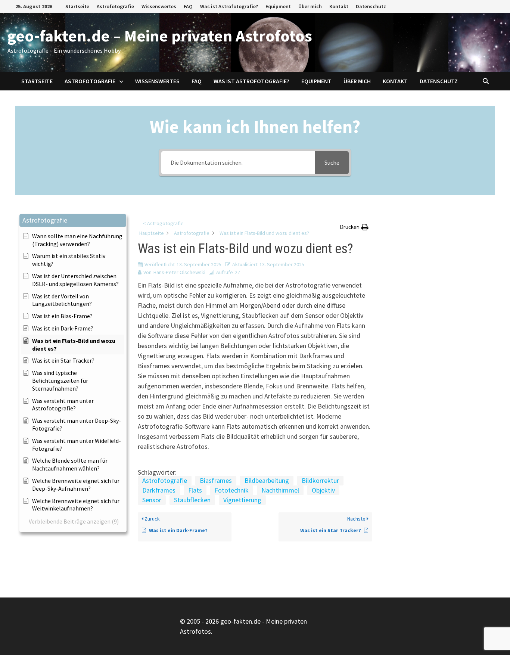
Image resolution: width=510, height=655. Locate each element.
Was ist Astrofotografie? (229, 6)
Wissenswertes (159, 6)
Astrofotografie (115, 6)
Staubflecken (192, 500)
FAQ (188, 6)
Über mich (310, 6)
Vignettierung (242, 500)
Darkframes (158, 490)
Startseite (77, 6)
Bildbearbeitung (267, 480)
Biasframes (216, 480)
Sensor (151, 500)
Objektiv (323, 490)
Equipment (278, 6)
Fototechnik (232, 490)
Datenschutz (371, 6)
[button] (72, 220)
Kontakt (338, 6)
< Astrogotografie (163, 223)
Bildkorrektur (320, 480)
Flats (195, 490)
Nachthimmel (280, 490)
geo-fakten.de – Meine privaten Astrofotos (159, 35)
